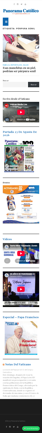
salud (26, 65)
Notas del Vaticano (18, 364)
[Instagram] (17, 4)
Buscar (6, 80)
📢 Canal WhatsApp (31, 428)
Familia (6, 65)
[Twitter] (21, 4)
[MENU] (5, 22)
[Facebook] (14, 4)
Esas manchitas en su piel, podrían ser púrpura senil (19, 69)
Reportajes (16, 65)
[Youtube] (25, 4)
